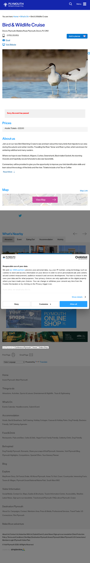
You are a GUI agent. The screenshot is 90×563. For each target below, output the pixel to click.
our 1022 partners (17, 270)
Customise (43, 304)
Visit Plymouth (7, 347)
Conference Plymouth (23, 347)
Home (15, 16)
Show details (77, 297)
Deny (16, 304)
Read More (7, 172)
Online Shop (43, 347)
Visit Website (11, 44)
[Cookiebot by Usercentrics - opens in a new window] (77, 257)
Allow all (73, 304)
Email (8, 40)
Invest (35, 347)
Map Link (84, 190)
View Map (40, 199)
